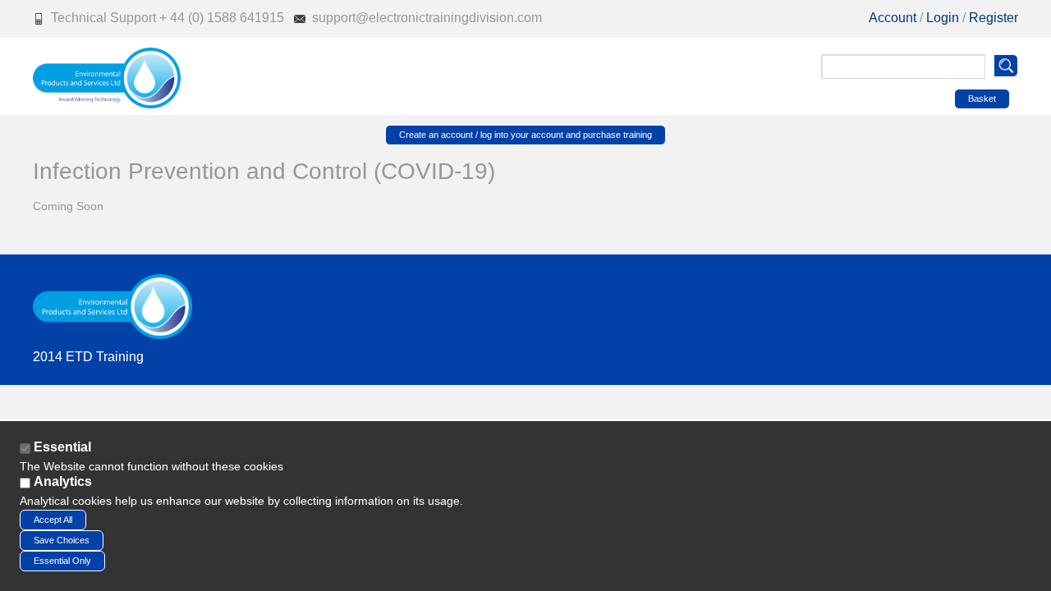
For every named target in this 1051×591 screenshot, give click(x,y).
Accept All (53, 520)
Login (944, 18)
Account (892, 18)
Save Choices (61, 540)
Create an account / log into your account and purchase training (525, 135)
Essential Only (62, 561)
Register (993, 18)
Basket (982, 98)
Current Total (866, 97)
